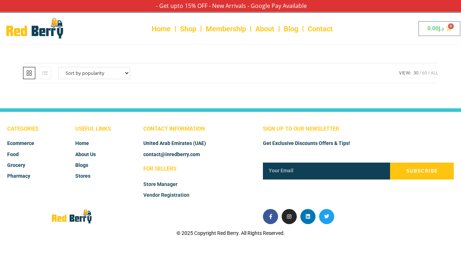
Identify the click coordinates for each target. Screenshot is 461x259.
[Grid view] (29, 73)
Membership (226, 28)
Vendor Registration (166, 195)
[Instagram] (289, 216)
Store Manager (160, 184)
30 (416, 73)
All (434, 73)
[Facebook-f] (270, 216)
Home (161, 28)
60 (424, 73)
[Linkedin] (307, 216)
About (264, 28)
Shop (188, 28)
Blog (291, 28)
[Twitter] (326, 216)
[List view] (45, 73)
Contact (320, 28)
